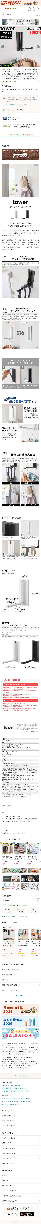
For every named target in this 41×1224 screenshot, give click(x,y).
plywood (16, 1057)
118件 (24, 905)
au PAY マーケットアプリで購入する (20, 134)
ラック (35, 1043)
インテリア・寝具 (18, 1043)
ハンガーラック (6, 1045)
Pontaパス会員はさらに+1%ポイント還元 (16, 105)
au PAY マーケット (6, 1043)
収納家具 (28, 1043)
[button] (38, 81)
